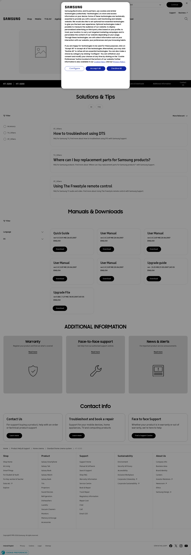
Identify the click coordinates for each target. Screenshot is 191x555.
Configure (74, 69)
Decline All (116, 69)
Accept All (95, 69)
